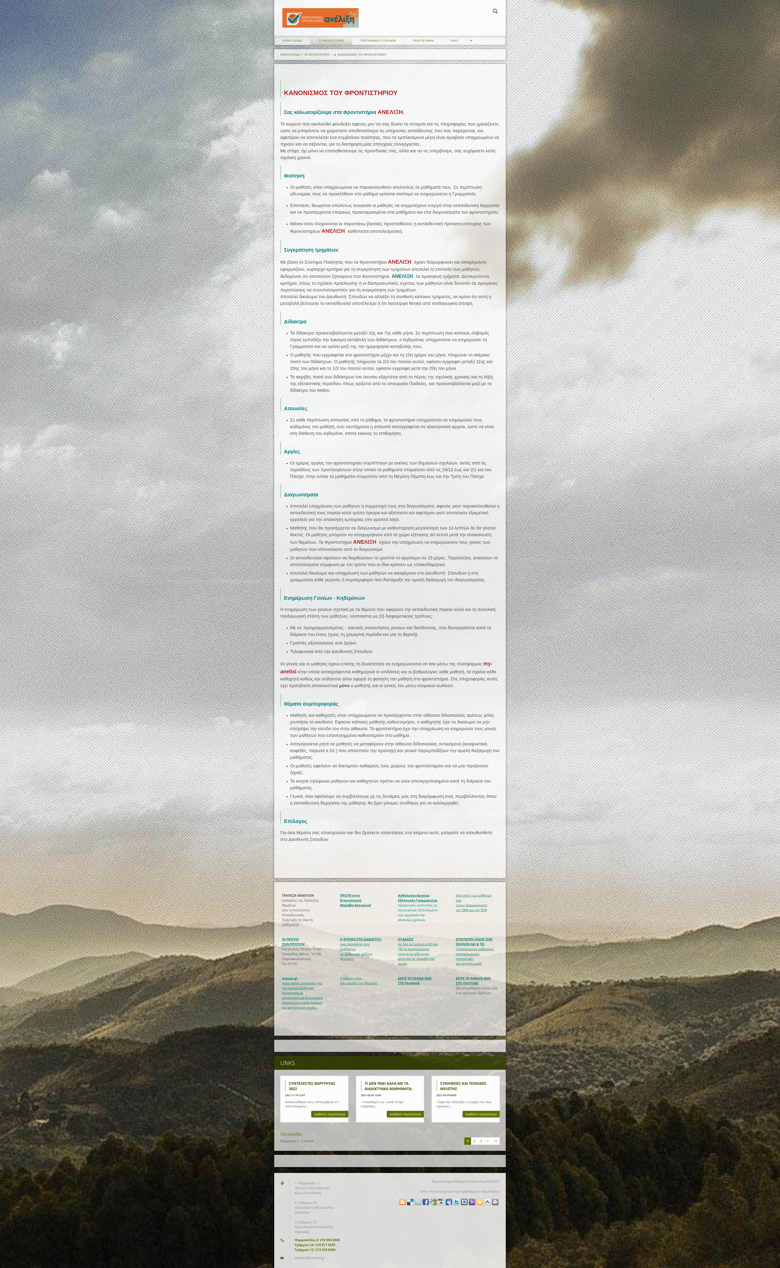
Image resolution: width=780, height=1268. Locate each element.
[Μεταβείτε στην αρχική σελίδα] (320, 14)
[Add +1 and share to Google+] (441, 1202)
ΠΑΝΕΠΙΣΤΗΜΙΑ (423, 40)
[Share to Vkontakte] (464, 1202)
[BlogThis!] (402, 1202)
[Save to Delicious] (410, 1202)
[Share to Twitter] (456, 1202)
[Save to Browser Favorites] (480, 1202)
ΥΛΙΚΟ (454, 40)
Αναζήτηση (495, 11)
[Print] (495, 1202)
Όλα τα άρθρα (291, 1134)
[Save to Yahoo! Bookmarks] (472, 1202)
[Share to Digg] (418, 1202)
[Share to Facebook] (425, 1202)
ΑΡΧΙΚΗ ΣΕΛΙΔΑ (292, 40)
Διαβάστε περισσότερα (329, 1114)
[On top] (487, 1202)
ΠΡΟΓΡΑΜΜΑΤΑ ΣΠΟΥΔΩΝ (378, 40)
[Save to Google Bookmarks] (433, 1202)
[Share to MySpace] (449, 1202)
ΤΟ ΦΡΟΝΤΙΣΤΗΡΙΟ (331, 40)
